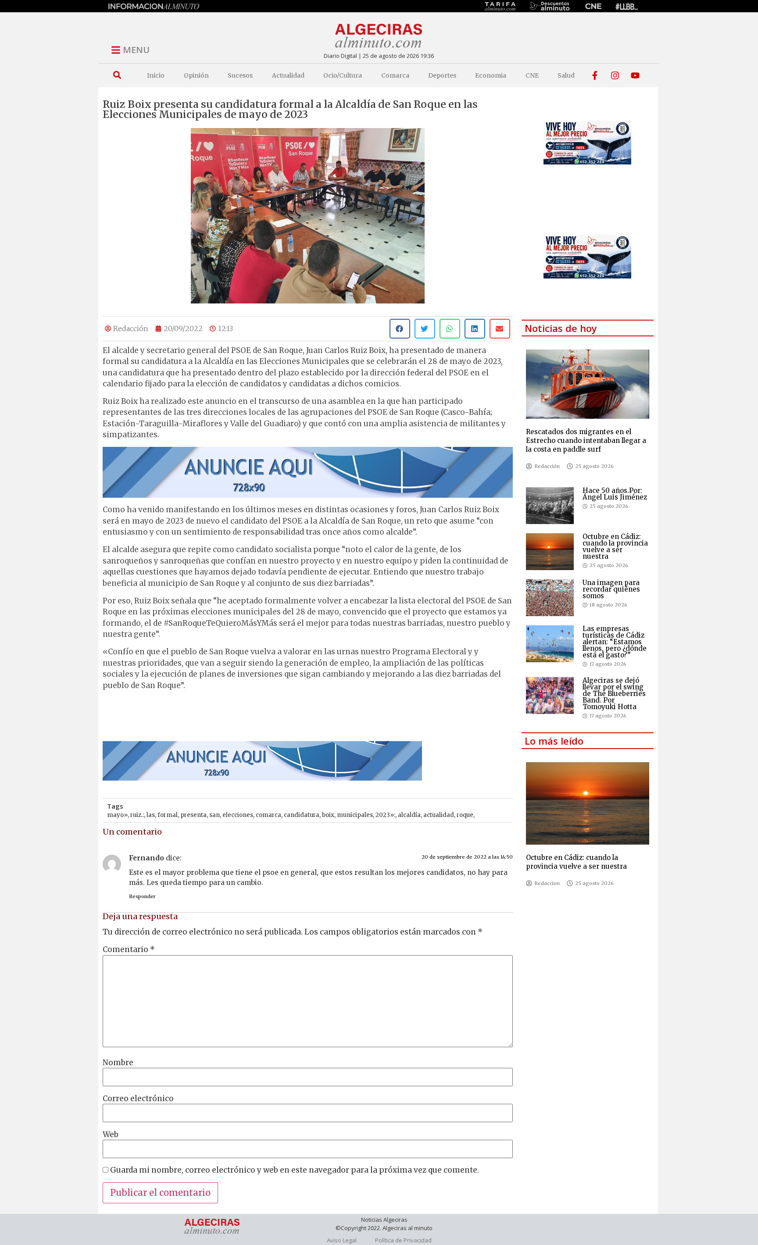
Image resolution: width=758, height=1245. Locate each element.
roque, (466, 815)
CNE (532, 75)
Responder (142, 896)
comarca (268, 815)
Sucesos (240, 75)
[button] (117, 75)
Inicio (155, 75)
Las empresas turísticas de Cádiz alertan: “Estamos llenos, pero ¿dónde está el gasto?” (615, 641)
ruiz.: (137, 815)
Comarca (395, 75)
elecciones (237, 815)
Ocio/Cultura (342, 75)
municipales (355, 815)
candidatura (301, 815)
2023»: (385, 815)
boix (328, 815)
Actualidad (288, 75)
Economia (490, 75)
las (151, 815)
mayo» (117, 815)
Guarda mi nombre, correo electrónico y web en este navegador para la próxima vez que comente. (294, 1170)
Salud (566, 75)
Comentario (129, 949)
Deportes (442, 75)
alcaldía (409, 815)
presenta (193, 815)
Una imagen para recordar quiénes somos (611, 589)
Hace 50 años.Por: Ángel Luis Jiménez (615, 493)
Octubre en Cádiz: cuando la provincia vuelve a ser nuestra (615, 546)
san (214, 815)
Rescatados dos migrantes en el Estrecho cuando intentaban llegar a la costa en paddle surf (586, 440)
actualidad (438, 815)
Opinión (196, 75)
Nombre (118, 1063)
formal (167, 815)
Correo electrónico (138, 1098)
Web (110, 1134)
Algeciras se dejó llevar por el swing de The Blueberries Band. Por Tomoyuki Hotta (614, 693)
